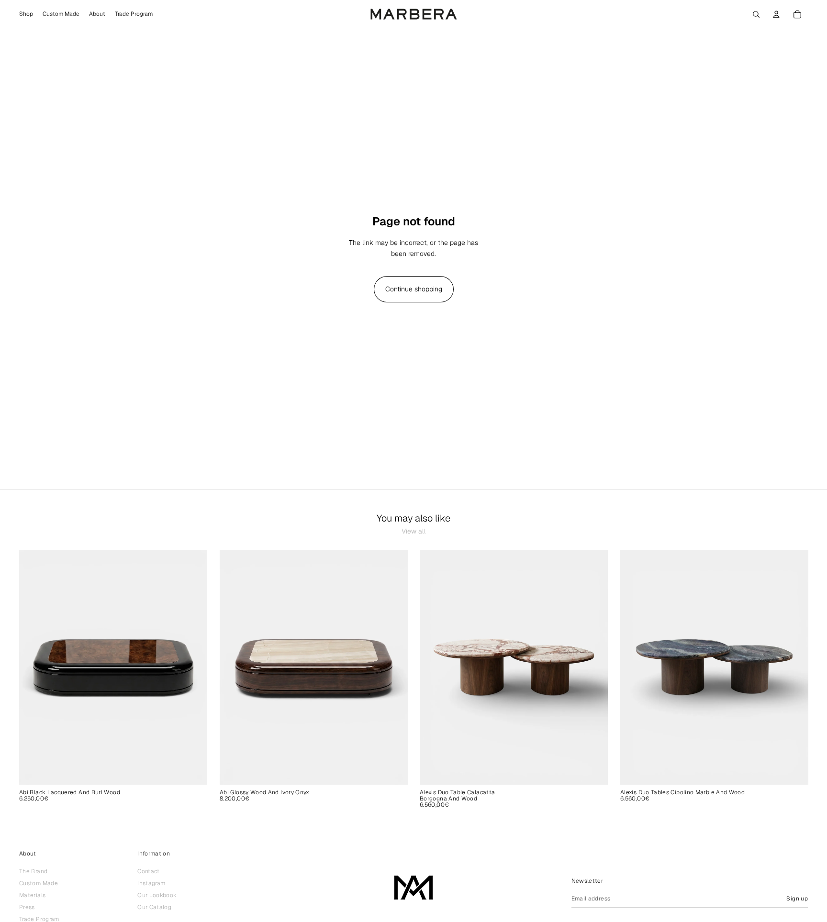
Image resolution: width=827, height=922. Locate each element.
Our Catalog (154, 907)
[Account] (776, 14)
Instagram (151, 883)
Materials (32, 895)
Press (27, 907)
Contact (148, 871)
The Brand (33, 871)
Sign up (797, 898)
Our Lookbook (157, 895)
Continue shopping (413, 289)
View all (414, 531)
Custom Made (38, 883)
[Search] (756, 14)
